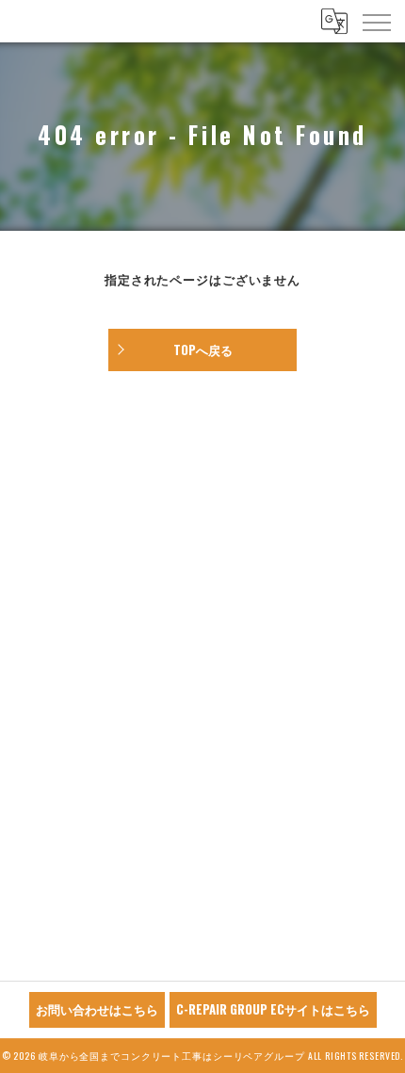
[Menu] (375, 20)
